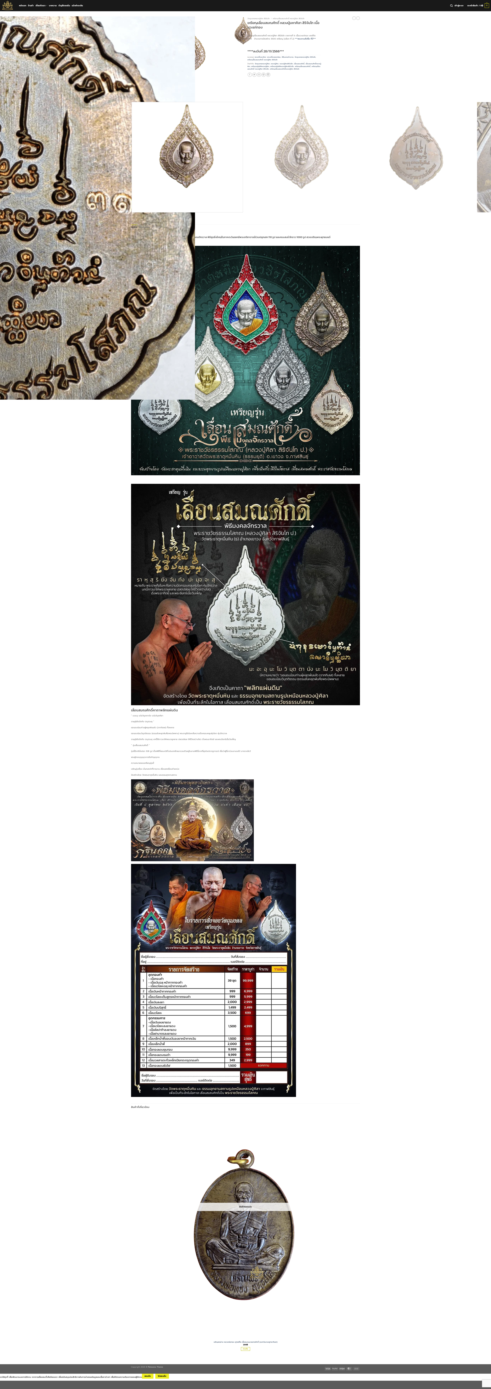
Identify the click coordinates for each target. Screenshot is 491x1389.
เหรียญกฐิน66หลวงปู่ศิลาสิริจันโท (282, 66)
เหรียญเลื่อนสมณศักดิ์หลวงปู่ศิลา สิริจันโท (284, 69)
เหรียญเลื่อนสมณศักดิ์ (302, 66)
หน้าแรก (22, 5)
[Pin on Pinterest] (263, 75)
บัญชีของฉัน (64, 5)
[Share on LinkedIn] (268, 75)
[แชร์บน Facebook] (250, 75)
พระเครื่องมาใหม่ (260, 57)
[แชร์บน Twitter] (254, 75)
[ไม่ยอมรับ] (173, 1376)
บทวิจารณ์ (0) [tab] (144, 227)
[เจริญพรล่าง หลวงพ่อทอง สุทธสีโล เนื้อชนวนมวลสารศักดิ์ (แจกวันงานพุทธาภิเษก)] (245, 1225)
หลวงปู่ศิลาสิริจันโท (286, 63)
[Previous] (132, 214)
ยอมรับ (147, 1376)
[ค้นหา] (451, 5)
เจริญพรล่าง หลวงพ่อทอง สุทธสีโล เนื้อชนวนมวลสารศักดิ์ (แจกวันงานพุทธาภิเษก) (245, 1342)
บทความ (53, 5)
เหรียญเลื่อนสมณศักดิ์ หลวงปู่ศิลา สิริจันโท (288, 18)
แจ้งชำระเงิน (77, 5)
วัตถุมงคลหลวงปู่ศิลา (262, 63)
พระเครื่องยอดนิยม (274, 57)
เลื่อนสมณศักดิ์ (299, 63)
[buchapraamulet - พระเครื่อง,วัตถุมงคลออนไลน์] (7, 5)
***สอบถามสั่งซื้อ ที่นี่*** (305, 38)
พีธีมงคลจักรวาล (287, 57)
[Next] (140, 95)
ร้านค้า (31, 5)
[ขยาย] (134, 96)
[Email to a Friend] (259, 75)
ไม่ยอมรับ (162, 1376)
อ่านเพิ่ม (245, 1349)
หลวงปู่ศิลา (274, 63)
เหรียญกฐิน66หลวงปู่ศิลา (260, 66)
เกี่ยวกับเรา (41, 5)
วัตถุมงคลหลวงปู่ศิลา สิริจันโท (258, 18)
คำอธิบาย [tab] (134, 227)
